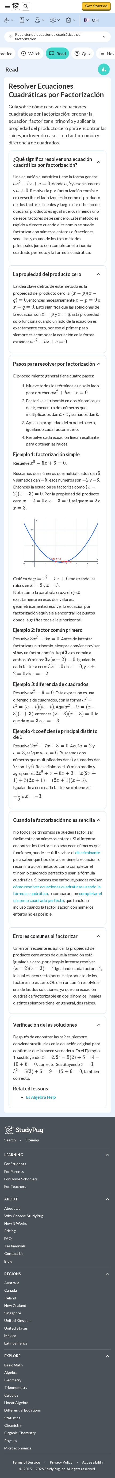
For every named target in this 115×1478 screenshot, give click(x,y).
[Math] (9, 20)
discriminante (87, 852)
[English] (24, 20)
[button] (57, 162)
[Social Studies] (55, 20)
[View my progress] (104, 69)
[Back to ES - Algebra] (11, 37)
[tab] (31, 53)
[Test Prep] (71, 20)
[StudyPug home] (23, 1130)
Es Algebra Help (41, 1096)
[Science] (40, 20)
